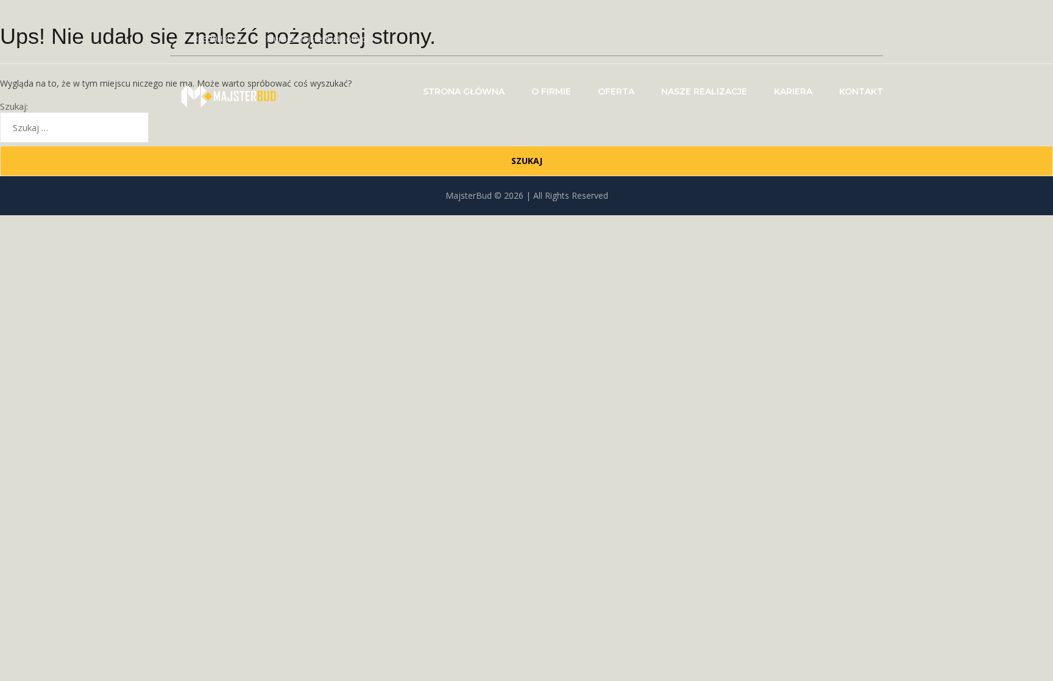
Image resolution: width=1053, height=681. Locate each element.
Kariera (793, 91)
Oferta (616, 91)
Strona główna (464, 91)
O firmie (551, 91)
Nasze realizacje (704, 91)
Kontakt (861, 91)
